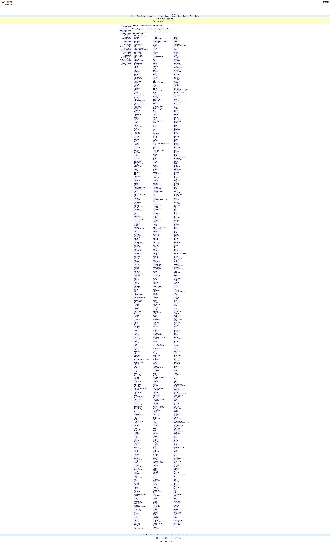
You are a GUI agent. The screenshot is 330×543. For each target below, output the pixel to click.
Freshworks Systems (139, 466)
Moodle (155, 300)
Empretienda (137, 384)
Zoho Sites (176, 523)
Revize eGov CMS (178, 71)
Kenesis (155, 146)
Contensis (136, 261)
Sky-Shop (176, 190)
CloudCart (136, 223)
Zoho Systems (177, 524)
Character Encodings (125, 59)
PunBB (175, 38)
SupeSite (176, 252)
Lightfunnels (156, 187)
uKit (175, 329)
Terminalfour (177, 272)
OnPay (154, 382)
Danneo (136, 298)
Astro (135, 96)
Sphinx (175, 209)
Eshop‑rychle (137, 398)
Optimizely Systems (158, 406)
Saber (175, 86)
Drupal (135, 341)
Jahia (154, 122)
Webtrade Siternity (178, 431)
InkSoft (155, 92)
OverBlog (155, 424)
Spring (175, 216)
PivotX (154, 482)
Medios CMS (156, 246)
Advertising (178, 534)
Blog (179, 16)
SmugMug (176, 195)
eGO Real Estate (138, 369)
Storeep (175, 230)
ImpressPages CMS (158, 82)
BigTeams (136, 139)
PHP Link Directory (158, 462)
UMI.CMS (176, 334)
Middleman (155, 274)
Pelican (155, 447)
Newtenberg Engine (158, 344)
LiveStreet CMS (157, 205)
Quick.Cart (176, 47)
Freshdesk (136, 464)
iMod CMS (155, 77)
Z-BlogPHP (176, 505)
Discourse (136, 315)
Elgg (135, 380)
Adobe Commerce (138, 47)
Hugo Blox (155, 52)
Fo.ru (135, 439)
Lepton (154, 181)
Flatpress (136, 426)
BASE (135, 115)
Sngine (175, 198)
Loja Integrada (156, 213)
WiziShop (176, 455)
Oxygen (155, 432)
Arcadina (136, 86)
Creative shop (137, 285)
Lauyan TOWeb (157, 173)
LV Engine (155, 220)
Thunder (176, 286)
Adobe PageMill (138, 53)
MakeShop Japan (157, 228)
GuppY (136, 517)
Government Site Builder (140, 506)
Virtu (175, 359)
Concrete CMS (138, 253)
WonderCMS (177, 460)
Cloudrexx (136, 224)
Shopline (176, 133)
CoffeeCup (136, 239)
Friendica (136, 468)
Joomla (155, 136)
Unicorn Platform (178, 338)
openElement (156, 395)
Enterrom (136, 389)
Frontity (136, 471)
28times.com (160, 21)
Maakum (155, 223)
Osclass (155, 417)
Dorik (135, 330)
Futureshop (137, 473)
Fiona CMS (137, 422)
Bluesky (179, 538)
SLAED (175, 191)
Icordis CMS (156, 62)
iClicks (154, 60)
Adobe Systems (138, 58)
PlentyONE (156, 490)
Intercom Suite (156, 99)
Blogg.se (136, 150)
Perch (154, 450)
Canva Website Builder (140, 187)
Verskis (175, 352)
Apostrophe (137, 80)
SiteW (175, 181)
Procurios (155, 520)
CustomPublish (138, 294)
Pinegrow (155, 479)
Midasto (155, 271)
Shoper (175, 125)
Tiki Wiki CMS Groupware (180, 292)
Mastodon (155, 239)
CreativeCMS (137, 286)
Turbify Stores (177, 311)
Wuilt (175, 473)
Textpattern (176, 275)
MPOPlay (155, 307)
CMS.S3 (136, 230)
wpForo (175, 471)
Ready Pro (176, 58)
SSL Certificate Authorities (124, 47)
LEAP (154, 176)
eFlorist (136, 367)
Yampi (175, 495)
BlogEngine (137, 147)
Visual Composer (178, 360)
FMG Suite (137, 437)
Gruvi (135, 515)
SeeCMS (176, 109)
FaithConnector (138, 415)
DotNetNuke (137, 334)
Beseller (136, 131)
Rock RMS (176, 80)
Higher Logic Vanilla (139, 528)
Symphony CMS (178, 259)
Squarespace (177, 219)
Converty (136, 268)
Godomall (136, 495)
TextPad (176, 274)
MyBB (154, 314)
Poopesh (155, 501)
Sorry (175, 206)
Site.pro (175, 162)
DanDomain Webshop (139, 297)
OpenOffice (156, 398)
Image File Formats (126, 60)
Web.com (176, 392)
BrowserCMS (137, 176)
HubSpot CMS (156, 48)
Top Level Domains (126, 62)
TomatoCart (176, 298)
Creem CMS (137, 287)
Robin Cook (176, 77)
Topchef (176, 300)
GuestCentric (137, 516)
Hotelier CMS (156, 45)
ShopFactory (177, 129)
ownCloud (155, 426)
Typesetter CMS (178, 319)
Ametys (136, 70)
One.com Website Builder (159, 377)
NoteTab (155, 360)
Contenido (136, 259)
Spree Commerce (178, 213)
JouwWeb (155, 137)
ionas (154, 104)
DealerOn (136, 305)
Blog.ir (135, 146)
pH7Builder (155, 454)
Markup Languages (126, 58)
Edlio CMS (137, 366)
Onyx (154, 387)
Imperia (155, 80)
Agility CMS (137, 62)
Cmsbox (136, 231)
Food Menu (137, 442)
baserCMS (136, 118)
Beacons (136, 124)
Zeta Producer (177, 513)
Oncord (155, 376)
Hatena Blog (137, 521)
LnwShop (155, 206)
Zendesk (176, 509)
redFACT (176, 66)
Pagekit (155, 437)
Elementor (136, 377)
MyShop (155, 316)
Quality (167, 16)
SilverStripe (176, 153)
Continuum (137, 267)
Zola (175, 526)
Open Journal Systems (158, 388)
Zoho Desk (176, 521)
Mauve (154, 241)
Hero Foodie (137, 524)
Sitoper (175, 188)
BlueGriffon (137, 157)
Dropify (136, 340)
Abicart (136, 42)
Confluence (137, 256)
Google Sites (137, 501)
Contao (136, 257)
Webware (176, 432)
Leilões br (155, 180)
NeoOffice (155, 326)
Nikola (154, 351)
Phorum (155, 458)
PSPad (155, 527)
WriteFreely (176, 472)
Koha (154, 158)
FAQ (191, 16)
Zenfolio (176, 510)
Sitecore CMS (177, 166)
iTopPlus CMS (156, 114)
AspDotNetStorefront (139, 95)
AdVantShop (137, 59)
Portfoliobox (156, 505)
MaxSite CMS (156, 242)
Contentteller (137, 264)
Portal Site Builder (157, 504)
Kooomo (155, 164)
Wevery (175, 442)
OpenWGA (155, 403)
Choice (136, 212)
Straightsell (176, 235)
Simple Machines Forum (180, 157)
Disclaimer (152, 534)
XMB (175, 483)
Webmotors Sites (178, 413)
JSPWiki (155, 139)
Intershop (155, 103)
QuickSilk (176, 49)
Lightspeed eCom (157, 190)
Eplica (135, 395)
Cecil (135, 201)
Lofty (154, 210)
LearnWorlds (156, 179)
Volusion (176, 370)
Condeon (136, 254)
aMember (136, 69)
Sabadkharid (177, 85)
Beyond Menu (137, 135)
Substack (176, 245)
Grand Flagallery (138, 510)
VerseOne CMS (177, 351)
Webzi (175, 437)
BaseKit (136, 117)
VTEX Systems (177, 374)
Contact (185, 534)
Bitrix (135, 140)
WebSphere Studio (178, 426)
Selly (175, 111)
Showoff (176, 146)
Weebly (175, 439)
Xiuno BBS (176, 482)
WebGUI (176, 407)
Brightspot (136, 172)
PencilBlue (155, 448)
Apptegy (136, 82)
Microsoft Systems (158, 267)
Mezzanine (155, 263)
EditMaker (136, 363)
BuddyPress (137, 180)
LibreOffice (155, 184)
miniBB (155, 278)
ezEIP (135, 411)
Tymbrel (176, 316)
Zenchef (176, 508)
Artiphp (136, 89)
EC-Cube (136, 358)
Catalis (136, 198)
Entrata (136, 391)
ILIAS (154, 70)
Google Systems (138, 502)
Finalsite (136, 420)
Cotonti (136, 278)
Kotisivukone (156, 166)
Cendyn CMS (137, 202)
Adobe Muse (137, 52)
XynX (175, 490)
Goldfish (136, 497)
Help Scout (137, 523)
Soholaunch (176, 202)
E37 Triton (136, 354)
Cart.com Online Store (139, 194)
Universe (176, 340)
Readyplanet (177, 60)
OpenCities (156, 392)
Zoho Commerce (178, 520)
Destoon (136, 309)
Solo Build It (177, 203)
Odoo (154, 373)
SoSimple (176, 208)
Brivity (135, 173)
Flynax (136, 436)
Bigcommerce (137, 137)
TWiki (175, 312)
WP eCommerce (178, 466)
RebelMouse (177, 63)
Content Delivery (127, 48)
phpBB (154, 466)
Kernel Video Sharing (158, 150)
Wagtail (175, 377)
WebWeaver (177, 433)
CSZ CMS (136, 292)
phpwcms (155, 473)
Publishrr (176, 37)
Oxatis (154, 429)
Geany (136, 479)
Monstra (155, 298)
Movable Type (156, 304)
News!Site (155, 341)
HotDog (155, 44)
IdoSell (154, 64)
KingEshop (155, 154)
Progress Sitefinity (157, 523)
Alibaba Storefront (138, 64)
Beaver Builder (138, 126)
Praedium (155, 512)
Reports (149, 16)
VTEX (175, 373)
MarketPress (156, 237)
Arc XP (136, 85)
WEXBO (176, 443)
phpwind (155, 475)
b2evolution (137, 113)
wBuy (175, 382)
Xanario (175, 477)
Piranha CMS (156, 480)
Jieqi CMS (155, 129)
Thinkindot (176, 282)
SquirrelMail (176, 220)
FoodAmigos (137, 443)
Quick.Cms (176, 48)
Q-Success (326, 2)
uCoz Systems (177, 325)
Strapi (175, 237)
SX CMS (176, 256)
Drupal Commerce (138, 343)
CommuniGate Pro (138, 250)
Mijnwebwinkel (156, 275)
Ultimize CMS (177, 330)
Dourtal (136, 337)
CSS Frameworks (126, 34)
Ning (154, 352)
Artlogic (136, 91)
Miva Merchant (156, 282)
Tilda (175, 293)
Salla (175, 93)
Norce (154, 356)
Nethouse (155, 330)
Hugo (154, 51)
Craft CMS (136, 279)
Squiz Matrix (177, 221)
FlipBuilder (136, 433)
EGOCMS (136, 370)
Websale (176, 417)
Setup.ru (176, 115)
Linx (154, 194)
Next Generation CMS (158, 345)
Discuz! (136, 316)
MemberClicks (156, 250)
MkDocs (155, 283)
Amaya (136, 67)
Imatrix (154, 74)
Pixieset (155, 484)
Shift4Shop (176, 118)
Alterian (136, 66)
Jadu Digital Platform (158, 121)
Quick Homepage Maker (180, 45)
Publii (175, 36)
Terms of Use (160, 534)
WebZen (176, 436)
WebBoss (176, 399)
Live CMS (155, 198)
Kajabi (154, 144)
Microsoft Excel (157, 264)
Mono (154, 296)
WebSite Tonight (178, 421)
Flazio (135, 428)
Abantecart (137, 41)
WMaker (176, 457)
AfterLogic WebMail (139, 60)
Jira (154, 132)
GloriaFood (137, 491)
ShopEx (176, 126)
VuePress (176, 376)
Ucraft (175, 326)
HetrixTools (137, 526)
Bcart (135, 122)
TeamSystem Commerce (180, 270)
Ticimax (176, 287)
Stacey (175, 223)
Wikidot (175, 450)
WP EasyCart (177, 465)
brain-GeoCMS (138, 166)
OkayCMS (155, 374)
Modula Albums (157, 290)
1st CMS (136, 38)
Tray (175, 304)
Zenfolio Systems (178, 512)
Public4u (155, 530)
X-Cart (175, 476)
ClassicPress (137, 220)
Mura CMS (155, 311)
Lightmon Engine (157, 188)
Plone (154, 493)
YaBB (175, 491)
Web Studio (176, 388)
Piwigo (154, 483)
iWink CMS (156, 117)
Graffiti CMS (137, 509)
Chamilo (136, 208)
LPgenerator (156, 216)
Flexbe (136, 431)
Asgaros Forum (138, 93)
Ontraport (155, 385)
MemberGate (156, 252)
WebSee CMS (177, 418)
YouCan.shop (177, 501)
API (156, 16)
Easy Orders (137, 355)
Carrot (135, 192)
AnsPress (136, 74)
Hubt (154, 49)
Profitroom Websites (158, 521)
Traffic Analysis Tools (125, 49)
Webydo (176, 435)
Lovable (155, 214)
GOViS (136, 508)
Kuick (154, 170)
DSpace (136, 344)
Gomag (136, 498)
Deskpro (136, 308)
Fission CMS (137, 424)
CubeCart (136, 293)
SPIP (175, 210)
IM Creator (155, 71)
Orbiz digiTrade (157, 410)
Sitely (175, 176)
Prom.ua (155, 524)
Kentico (155, 148)
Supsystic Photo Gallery (180, 253)
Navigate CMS (156, 323)
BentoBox (136, 129)
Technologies (141, 16)
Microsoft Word (157, 268)
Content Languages (126, 64)
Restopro (176, 70)
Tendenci (176, 271)
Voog (175, 371)
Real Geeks (176, 62)
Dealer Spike (137, 301)
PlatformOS (156, 488)
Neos (154, 327)
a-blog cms (137, 40)
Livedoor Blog (156, 201)
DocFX (136, 322)
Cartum (136, 195)
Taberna (176, 261)
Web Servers (127, 36)
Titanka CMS (177, 297)
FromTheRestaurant (139, 469)
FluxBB (136, 435)
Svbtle (175, 254)
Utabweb (176, 343)
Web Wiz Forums (178, 391)
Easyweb (136, 356)
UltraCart (176, 331)
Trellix (175, 305)
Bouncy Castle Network (140, 164)
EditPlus (136, 365)
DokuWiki (136, 329)
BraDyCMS (137, 165)
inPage (154, 93)
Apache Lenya (137, 77)
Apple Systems (138, 81)
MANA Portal (156, 234)
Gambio (136, 475)
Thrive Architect (178, 285)
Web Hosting (127, 40)
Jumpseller (155, 142)
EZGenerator (137, 413)
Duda (135, 345)
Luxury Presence (157, 219)
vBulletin (176, 347)
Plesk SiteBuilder (157, 491)
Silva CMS (176, 151)
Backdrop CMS (138, 114)
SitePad (176, 177)
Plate (154, 487)
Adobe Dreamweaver (139, 48)
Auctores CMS (138, 106)
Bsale (135, 177)
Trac (175, 301)
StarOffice (176, 224)
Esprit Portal (137, 399)
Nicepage (155, 349)
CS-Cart (136, 290)
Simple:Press (177, 158)
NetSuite (155, 336)
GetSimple (136, 484)
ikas (154, 67)
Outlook (155, 422)
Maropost (155, 238)
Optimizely (155, 404)
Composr (136, 252)
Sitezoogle (176, 183)
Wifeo (175, 448)
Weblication (176, 410)
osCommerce (156, 418)
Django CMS (137, 319)
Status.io (176, 227)
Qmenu (175, 41)
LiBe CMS (155, 183)
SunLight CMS (177, 250)
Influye (154, 89)
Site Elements (127, 55)
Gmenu (136, 493)
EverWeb (136, 403)
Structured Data (127, 56)
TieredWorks (177, 290)
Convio (136, 270)
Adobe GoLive (137, 51)
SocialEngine (177, 199)
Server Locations (126, 63)
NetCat (154, 329)
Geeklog (136, 482)
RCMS (175, 55)
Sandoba (176, 96)
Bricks (135, 169)
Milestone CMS (157, 276)
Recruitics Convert (178, 64)
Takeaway (176, 264)
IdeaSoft (155, 63)
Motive (154, 301)
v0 (174, 344)
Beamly (136, 125)
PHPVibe (155, 472)
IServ (154, 111)
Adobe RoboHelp (138, 56)
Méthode (155, 259)
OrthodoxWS (156, 415)
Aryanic (136, 92)
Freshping (136, 465)
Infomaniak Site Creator (159, 91)
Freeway (136, 462)
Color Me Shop (138, 242)
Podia (154, 499)
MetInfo (155, 260)
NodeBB (155, 354)
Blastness (136, 144)
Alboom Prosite (138, 63)
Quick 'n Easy (177, 44)
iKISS (154, 69)
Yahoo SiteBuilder (178, 494)
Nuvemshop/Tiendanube (159, 367)
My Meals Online (157, 312)
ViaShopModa (177, 355)
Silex (175, 150)
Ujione (175, 327)
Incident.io (155, 84)
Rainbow (176, 51)
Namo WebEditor (157, 319)
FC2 (135, 417)
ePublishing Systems (139, 396)
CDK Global (137, 199)
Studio (175, 239)
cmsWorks (137, 234)
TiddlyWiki (176, 289)
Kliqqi (154, 157)
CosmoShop (137, 276)
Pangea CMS (156, 442)
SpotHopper (176, 212)
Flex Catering (137, 429)
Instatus (155, 96)
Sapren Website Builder (179, 102)
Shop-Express (177, 121)
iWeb (154, 115)
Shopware (176, 143)
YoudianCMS (177, 502)
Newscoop (155, 343)
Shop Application (178, 120)
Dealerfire (136, 304)
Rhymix (175, 73)
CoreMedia (137, 272)
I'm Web (155, 55)
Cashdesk (136, 197)
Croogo (136, 289)
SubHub (176, 241)
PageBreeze (156, 435)
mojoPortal (155, 294)
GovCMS (136, 505)
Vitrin (175, 367)
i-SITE (154, 58)
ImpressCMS (156, 81)
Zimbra (175, 515)
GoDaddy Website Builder (140, 494)
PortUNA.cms (156, 506)
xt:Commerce (177, 487)
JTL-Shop (155, 140)
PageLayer (155, 439)
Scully (175, 107)
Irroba (154, 110)
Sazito (175, 103)
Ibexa (154, 59)
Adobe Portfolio (138, 55)
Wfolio (175, 444)
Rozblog (176, 84)
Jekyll (154, 126)
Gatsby (136, 476)
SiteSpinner (176, 179)
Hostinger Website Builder (159, 41)
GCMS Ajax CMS (138, 477)
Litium (154, 197)
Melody (155, 249)
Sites (161, 16)
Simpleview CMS (178, 159)
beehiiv (136, 128)
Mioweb (155, 281)
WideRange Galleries (179, 447)
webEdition (176, 402)
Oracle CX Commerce (158, 407)
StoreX (175, 232)
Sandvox (176, 98)
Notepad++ (156, 359)
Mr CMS (155, 308)
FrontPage (136, 472)
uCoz (175, 323)
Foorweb (136, 447)
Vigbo (175, 356)
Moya (154, 305)
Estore (136, 400)
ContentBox (137, 263)
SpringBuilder (177, 217)
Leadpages (155, 175)
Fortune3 (136, 454)
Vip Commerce (177, 358)
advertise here (175, 14)
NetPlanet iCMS (157, 333)
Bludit (135, 154)
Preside (155, 515)
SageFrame (176, 88)
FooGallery (137, 446)
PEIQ (154, 446)
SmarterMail (177, 192)
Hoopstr (136, 530)
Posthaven (155, 508)
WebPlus (176, 415)
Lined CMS (156, 192)
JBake (154, 125)
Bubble (136, 179)
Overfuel (155, 425)
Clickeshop (137, 221)
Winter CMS (177, 453)
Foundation (137, 457)
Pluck (154, 494)
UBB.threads (177, 322)
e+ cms (136, 348)
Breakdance (137, 168)
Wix (174, 454)
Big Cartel (136, 136)
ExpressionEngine (138, 409)
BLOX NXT (137, 153)
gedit (135, 480)
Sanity (175, 99)
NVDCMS (155, 369)
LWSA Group (156, 221)
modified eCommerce (158, 287)
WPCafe (176, 469)
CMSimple (136, 232)
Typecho (176, 318)
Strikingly (176, 238)
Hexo (135, 527)
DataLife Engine (138, 300)
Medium (155, 248)
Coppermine (137, 271)
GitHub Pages (137, 488)
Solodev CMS (177, 205)
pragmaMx (155, 513)
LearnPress (156, 177)
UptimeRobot (177, 341)
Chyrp (135, 213)
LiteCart (155, 195)
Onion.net (155, 381)
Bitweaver (136, 142)
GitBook (136, 487)
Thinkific (176, 281)
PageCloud (155, 436)
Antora (136, 75)
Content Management (125, 29)
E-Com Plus (137, 349)
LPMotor (155, 217)
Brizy (135, 175)
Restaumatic (177, 69)
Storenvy (176, 231)
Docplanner (137, 325)
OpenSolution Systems (159, 399)
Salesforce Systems (179, 92)
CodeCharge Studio (139, 237)
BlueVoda (136, 158)
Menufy (155, 253)
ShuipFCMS (177, 147)
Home (132, 16)
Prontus (155, 526)
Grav (135, 512)
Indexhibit (155, 86)
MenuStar (155, 256)
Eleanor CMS (137, 376)
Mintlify (155, 279)
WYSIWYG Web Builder (180, 475)
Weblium (176, 411)
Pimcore (155, 477)
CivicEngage (137, 216)
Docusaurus (137, 326)
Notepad (155, 358)
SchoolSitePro (177, 104)
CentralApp (137, 203)
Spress (175, 214)
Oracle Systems (157, 409)
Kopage (155, 165)
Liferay (154, 186)
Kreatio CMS (156, 168)
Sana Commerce (178, 95)
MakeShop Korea (157, 230)
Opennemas (156, 396)
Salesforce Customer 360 (180, 91)
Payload (155, 443)
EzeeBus (136, 410)
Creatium (136, 283)
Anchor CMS (137, 73)
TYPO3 (175, 320)
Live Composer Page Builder (160, 199)
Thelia (175, 276)
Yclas (175, 498)
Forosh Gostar (137, 453)
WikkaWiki (176, 451)
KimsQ (154, 153)
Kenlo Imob (156, 147)
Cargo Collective (138, 190)
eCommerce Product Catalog (141, 359)
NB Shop (155, 325)
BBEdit (136, 120)
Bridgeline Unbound (139, 170)
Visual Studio (177, 363)
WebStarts (176, 429)
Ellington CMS (137, 381)
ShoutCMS (176, 144)
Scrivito (175, 106)
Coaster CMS (137, 235)
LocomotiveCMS (157, 209)
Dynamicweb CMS (138, 347)
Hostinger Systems (158, 40)
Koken (154, 159)
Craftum (136, 281)
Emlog (135, 382)
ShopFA (176, 128)
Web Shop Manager (178, 387)
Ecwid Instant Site (138, 362)
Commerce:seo (138, 248)
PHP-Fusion (156, 464)
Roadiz (175, 75)
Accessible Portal (138, 44)
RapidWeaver (177, 53)
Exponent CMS (138, 406)
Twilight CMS (177, 314)
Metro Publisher (157, 261)
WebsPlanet (177, 428)
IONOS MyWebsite (158, 106)
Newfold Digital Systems (159, 337)
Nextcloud (155, 347)
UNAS (175, 336)
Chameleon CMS (138, 206)
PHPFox (155, 468)
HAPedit (136, 520)
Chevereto (136, 209)
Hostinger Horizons (158, 38)
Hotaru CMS (156, 42)
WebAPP (176, 398)
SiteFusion (176, 170)
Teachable (176, 267)
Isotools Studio (157, 113)
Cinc (135, 214)
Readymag (176, 59)
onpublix (155, 384)
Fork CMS (136, 450)
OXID (154, 431)
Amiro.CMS (137, 71)
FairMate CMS (137, 414)
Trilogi (175, 307)
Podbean (155, 498)
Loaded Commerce (157, 208)
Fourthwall (136, 458)
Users (173, 16)
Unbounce (176, 337)
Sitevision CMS (177, 180)
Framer (136, 461)
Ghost (135, 486)
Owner (154, 428)
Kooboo (155, 162)
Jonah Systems (157, 135)
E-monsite (136, 351)
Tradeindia (176, 303)
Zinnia (175, 517)
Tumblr (175, 309)
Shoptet (175, 142)
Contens (136, 260)
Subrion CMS (177, 243)
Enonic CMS (137, 387)
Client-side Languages (125, 31)
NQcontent (155, 362)
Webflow (176, 404)
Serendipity (176, 114)
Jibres (154, 128)
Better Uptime (137, 132)
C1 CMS (136, 183)
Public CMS (156, 528)
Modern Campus (157, 286)
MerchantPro (156, 257)
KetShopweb (156, 151)
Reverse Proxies (127, 42)
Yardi (175, 497)
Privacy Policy (169, 534)
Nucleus (155, 363)
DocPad (136, 323)
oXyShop (155, 433)
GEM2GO (136, 483)
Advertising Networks (125, 51)
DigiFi (135, 312)
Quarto (175, 42)
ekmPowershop (138, 371)
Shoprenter (176, 136)
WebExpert (176, 403)
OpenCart (155, 391)
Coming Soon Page (139, 243)
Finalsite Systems (138, 421)
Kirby (154, 155)
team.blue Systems (178, 268)
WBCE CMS (177, 381)
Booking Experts (138, 161)
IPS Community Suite (158, 109)
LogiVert (155, 212)
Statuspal (176, 228)
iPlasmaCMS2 (156, 107)
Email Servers (127, 45)
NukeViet (155, 366)
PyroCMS (176, 40)
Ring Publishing (177, 74)
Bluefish (136, 155)
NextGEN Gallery (157, 348)
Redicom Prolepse (178, 67)
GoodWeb (136, 499)
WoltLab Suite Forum (179, 458)
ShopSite (176, 139)
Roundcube (176, 82)
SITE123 (176, 164)
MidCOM (155, 272)
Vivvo (175, 369)
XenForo (176, 480)
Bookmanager (137, 162)
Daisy (135, 296)
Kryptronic (155, 169)
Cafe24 (136, 184)
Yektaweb (176, 499)
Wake (175, 378)
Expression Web (138, 407)
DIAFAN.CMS (137, 311)
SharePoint (176, 117)
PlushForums (156, 495)
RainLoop (176, 52)
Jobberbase (156, 133)
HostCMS (155, 37)
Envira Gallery (137, 392)
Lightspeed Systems (158, 191)
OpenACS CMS (157, 389)
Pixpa (154, 486)
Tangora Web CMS (178, 265)
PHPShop (155, 471)
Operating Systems (126, 38)
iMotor (154, 78)
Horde (154, 36)
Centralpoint (137, 205)
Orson (154, 414)
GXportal (136, 519)
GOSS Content (138, 504)
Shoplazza (176, 132)
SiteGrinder (176, 172)
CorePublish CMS (138, 274)
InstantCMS (156, 95)
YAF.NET (176, 493)
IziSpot (155, 120)
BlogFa (136, 148)
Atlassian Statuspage (139, 100)
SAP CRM (176, 100)
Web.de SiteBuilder (178, 395)
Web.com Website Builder (180, 393)
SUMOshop (176, 248)
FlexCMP (136, 432)
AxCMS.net (137, 110)
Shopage (176, 122)
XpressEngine (177, 486)
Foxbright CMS (138, 460)
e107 (135, 352)
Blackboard (137, 143)
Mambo (155, 232)
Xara (175, 479)
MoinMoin (155, 293)
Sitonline (176, 186)
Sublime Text (177, 242)
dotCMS (136, 333)
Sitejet (175, 173)
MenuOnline (156, 254)
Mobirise (155, 285)
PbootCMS (155, 444)
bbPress (136, 121)
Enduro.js (136, 385)
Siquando (176, 161)
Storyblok (176, 234)
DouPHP (136, 336)
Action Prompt (137, 45)
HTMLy (155, 47)
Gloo (135, 490)
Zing (175, 516)
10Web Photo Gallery (139, 36)
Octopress (155, 371)
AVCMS (136, 109)
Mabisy (155, 224)
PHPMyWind (156, 469)
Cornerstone (137, 275)
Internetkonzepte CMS (158, 100)
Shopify (175, 131)
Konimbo (155, 161)
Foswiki (136, 455)
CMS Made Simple (139, 228)
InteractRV (155, 98)
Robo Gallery (177, 78)
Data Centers (127, 41)
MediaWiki (155, 245)
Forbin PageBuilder (139, 448)
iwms (154, 118)
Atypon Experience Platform (141, 104)
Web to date (177, 389)
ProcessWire (156, 519)
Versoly (175, 354)
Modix (154, 289)
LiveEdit (155, 202)
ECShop (136, 360)
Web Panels (128, 37)
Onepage (155, 378)
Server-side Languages (125, 30)
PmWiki (155, 497)
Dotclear (136, 331)
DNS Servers (127, 44)
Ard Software (137, 88)
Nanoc (154, 320)
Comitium (136, 245)
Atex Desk (136, 98)
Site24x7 (176, 165)
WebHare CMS (177, 409)
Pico (154, 476)
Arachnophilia (137, 84)
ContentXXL (137, 265)
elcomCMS (137, 374)
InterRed (155, 102)
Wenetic (176, 440)
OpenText (155, 402)
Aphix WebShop (138, 78)
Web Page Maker (178, 384)
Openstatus (156, 400)
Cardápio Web (137, 188)
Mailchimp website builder (159, 227)
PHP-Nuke (155, 465)
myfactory (155, 315)
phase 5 (155, 455)
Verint (175, 348)
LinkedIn (160, 538)
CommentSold (137, 246)
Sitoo (175, 187)
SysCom (176, 260)
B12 (135, 111)
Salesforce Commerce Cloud (181, 89)
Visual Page (177, 362)
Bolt (135, 159)
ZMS (175, 519)
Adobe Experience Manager (141, 49)
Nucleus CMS (156, 365)
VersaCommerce (178, 349)
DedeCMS (136, 307)
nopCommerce (156, 355)
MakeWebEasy (157, 231)
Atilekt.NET (137, 99)
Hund (154, 53)
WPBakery (176, 468)
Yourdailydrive (177, 504)
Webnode (176, 414)
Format (136, 451)
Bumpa (136, 181)
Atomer (136, 103)
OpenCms (155, 393)
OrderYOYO (156, 413)
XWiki (175, 488)
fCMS (135, 418)
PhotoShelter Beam (158, 461)
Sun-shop (176, 249)
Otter (154, 421)
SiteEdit (176, 168)
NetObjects (156, 331)
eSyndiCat (136, 402)
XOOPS (176, 484)
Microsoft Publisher (158, 265)
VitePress (176, 366)
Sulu (175, 246)
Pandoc (155, 440)
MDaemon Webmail (158, 243)
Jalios (154, 124)
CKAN (135, 217)
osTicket (155, 420)
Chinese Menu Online (139, 210)
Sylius (175, 257)
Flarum (136, 425)
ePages (136, 393)
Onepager (155, 380)
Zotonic (175, 527)
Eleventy (136, 378)
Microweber (156, 270)
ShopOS (176, 135)
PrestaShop (156, 517)
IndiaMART (156, 88)
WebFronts (176, 406)
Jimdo (154, 131)
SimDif (175, 155)
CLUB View (137, 226)
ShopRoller (176, 137)
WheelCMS (176, 446)
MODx (154, 292)
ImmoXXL (155, 75)
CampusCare (137, 186)
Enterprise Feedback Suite (140, 388)
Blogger (136, 151)
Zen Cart (176, 506)
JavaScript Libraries (126, 33)
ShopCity (176, 124)
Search (197, 16)
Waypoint (176, 380)
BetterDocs (137, 133)
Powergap (155, 510)
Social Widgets (127, 53)
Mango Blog (156, 235)
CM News (136, 227)
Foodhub (136, 444)
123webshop (137, 37)
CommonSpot (137, 249)
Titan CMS (176, 296)
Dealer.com (137, 303)
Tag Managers (127, 52)
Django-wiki (137, 320)
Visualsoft (176, 365)
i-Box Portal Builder (158, 56)
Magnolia (155, 226)
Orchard (155, 411)
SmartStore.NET (178, 194)
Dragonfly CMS (138, 338)
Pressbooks (156, 516)
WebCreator (176, 400)
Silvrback (176, 154)
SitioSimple (176, 184)
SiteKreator (176, 175)
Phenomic (155, 457)
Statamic (176, 226)
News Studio (156, 340)
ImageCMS (156, 73)
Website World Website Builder (181, 422)
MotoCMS (155, 303)
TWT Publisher (177, 315)
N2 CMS (155, 318)
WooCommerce (177, 461)
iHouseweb (155, 66)
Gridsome (136, 513)
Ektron (136, 373)
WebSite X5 (177, 424)
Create (136, 282)
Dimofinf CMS (137, 314)
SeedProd (176, 110)
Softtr (175, 201)
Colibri (135, 241)
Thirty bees (176, 283)
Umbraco (176, 333)
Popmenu (155, 502)
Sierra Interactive (178, 148)
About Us (145, 534)
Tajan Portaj (177, 263)
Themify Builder (177, 278)
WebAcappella (177, 396)
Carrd (135, 191)
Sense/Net (176, 113)
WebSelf (176, 420)
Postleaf (155, 509)
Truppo (175, 308)
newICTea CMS (157, 338)
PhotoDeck (156, 460)
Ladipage (155, 172)
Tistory (175, 294)
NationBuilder (156, 322)
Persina (155, 453)
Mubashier (155, 309)
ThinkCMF (176, 279)
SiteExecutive (177, 169)
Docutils (136, 327)
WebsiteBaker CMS (178, 425)
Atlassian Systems (139, 102)
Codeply (136, 238)
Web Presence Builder (179, 385)
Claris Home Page (138, 219)
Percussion (156, 451)
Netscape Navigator (158, 334)
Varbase (176, 345)
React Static (177, 56)
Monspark (155, 297)
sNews (175, 197)
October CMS (156, 370)
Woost (175, 462)
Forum (185, 16)
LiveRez (155, 203)
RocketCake (177, 81)
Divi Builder (137, 318)
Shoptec (176, 140)
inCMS (154, 85)
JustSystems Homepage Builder (161, 143)
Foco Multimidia (138, 440)
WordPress (176, 464)
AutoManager (137, 107)
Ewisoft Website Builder (140, 404)
